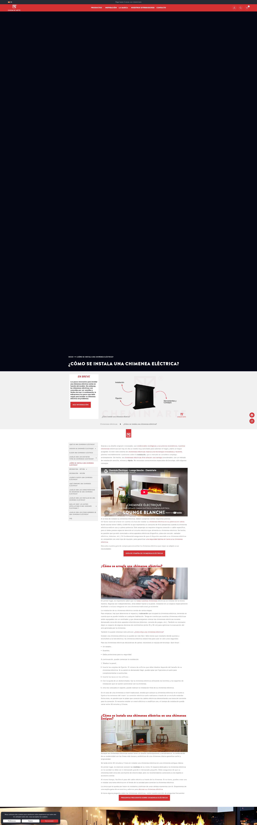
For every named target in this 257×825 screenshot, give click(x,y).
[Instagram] (251, 421)
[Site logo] (14, 8)
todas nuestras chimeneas (147, 601)
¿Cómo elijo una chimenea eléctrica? (149, 632)
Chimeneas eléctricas (108, 424)
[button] (144, 553)
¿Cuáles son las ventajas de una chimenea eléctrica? (82, 499)
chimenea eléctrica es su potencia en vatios (166, 522)
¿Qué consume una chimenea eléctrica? (80, 485)
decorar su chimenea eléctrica (151, 789)
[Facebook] (251, 415)
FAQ (70, 519)
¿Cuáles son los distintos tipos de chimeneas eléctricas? (81, 458)
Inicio (70, 357)
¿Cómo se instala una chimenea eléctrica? (81, 464)
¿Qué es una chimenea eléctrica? (82, 444)
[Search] (241, 8)
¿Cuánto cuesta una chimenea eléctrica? (81, 479)
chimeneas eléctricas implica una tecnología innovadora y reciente (155, 452)
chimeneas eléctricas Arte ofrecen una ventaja (143, 458)
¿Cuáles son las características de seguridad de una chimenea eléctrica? (82, 492)
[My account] (234, 8)
